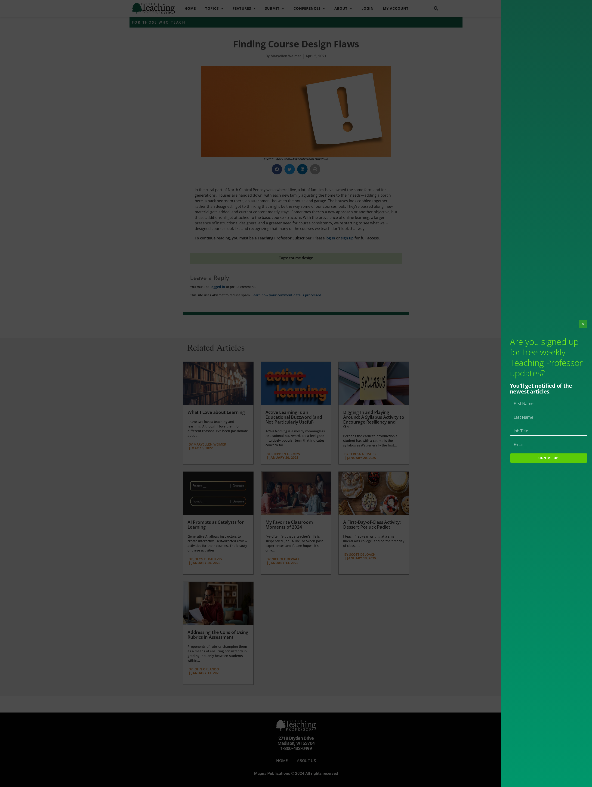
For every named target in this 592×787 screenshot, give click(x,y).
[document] (296, 393)
